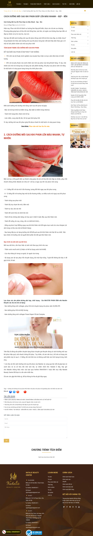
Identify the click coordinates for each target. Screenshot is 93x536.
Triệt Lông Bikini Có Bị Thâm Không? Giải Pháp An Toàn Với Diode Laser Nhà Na (78, 111)
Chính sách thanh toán (68, 476)
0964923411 (35, 503)
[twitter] (64, 506)
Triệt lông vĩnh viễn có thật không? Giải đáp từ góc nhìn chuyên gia (22, 404)
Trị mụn (25, 4)
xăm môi (60, 388)
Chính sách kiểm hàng (68, 489)
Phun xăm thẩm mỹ (35, 4)
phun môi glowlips (42, 388)
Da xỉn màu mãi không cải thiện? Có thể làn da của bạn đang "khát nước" (23, 407)
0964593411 (35, 487)
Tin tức (64, 4)
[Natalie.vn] (9, 3)
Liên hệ (78, 4)
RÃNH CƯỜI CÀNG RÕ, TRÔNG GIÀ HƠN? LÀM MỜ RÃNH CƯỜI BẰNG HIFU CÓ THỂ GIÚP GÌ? (28, 399)
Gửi (6, 440)
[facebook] (67, 506)
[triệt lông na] (80, 138)
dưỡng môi (11, 388)
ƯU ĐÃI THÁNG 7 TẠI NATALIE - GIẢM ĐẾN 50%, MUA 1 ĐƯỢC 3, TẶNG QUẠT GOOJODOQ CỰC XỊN (29, 409)
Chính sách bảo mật (68, 487)
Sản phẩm (71, 4)
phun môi (35, 388)
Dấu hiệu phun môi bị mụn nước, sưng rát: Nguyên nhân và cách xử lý (22, 402)
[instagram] (73, 506)
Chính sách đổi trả (67, 484)
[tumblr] (76, 506)
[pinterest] (70, 506)
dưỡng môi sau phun (19, 388)
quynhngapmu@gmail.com (33, 492)
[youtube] (79, 506)
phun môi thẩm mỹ (52, 388)
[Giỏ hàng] (84, 11)
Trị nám (18, 4)
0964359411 (35, 522)
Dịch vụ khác (56, 4)
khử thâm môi (28, 388)
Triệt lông (47, 4)
